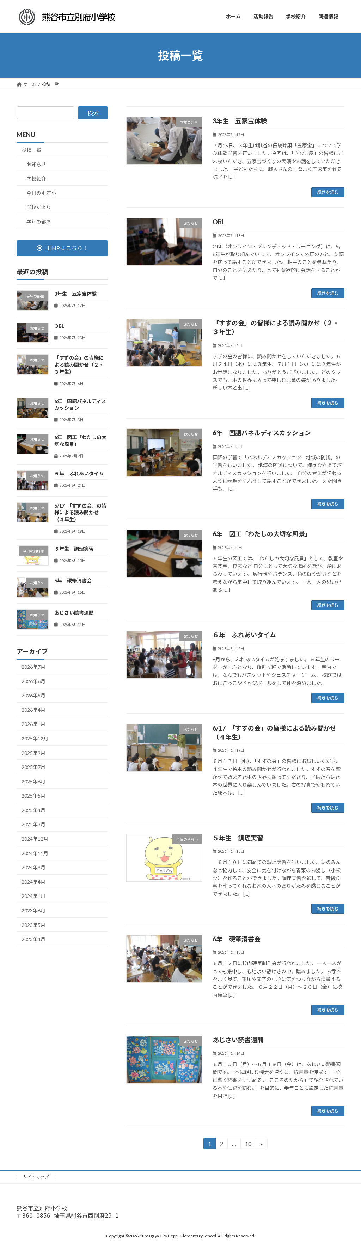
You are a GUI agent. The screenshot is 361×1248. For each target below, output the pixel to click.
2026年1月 (33, 724)
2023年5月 (33, 925)
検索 (93, 113)
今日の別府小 (41, 193)
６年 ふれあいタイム (244, 635)
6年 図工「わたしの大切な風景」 (262, 534)
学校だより (38, 207)
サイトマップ (36, 1176)
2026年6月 (33, 681)
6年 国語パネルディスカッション (262, 433)
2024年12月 (35, 839)
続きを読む (327, 192)
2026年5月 (33, 695)
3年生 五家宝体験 (240, 121)
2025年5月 (33, 796)
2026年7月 (33, 667)
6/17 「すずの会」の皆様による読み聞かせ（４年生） (80, 512)
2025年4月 (33, 810)
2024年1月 (33, 896)
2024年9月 (33, 867)
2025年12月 (35, 738)
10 (247, 1144)
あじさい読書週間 (238, 1040)
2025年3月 (33, 824)
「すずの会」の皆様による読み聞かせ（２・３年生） (79, 364)
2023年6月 (33, 910)
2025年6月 (33, 781)
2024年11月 (35, 853)
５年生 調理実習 (238, 838)
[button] (62, 248)
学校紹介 (36, 179)
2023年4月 (33, 939)
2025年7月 (33, 767)
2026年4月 (33, 709)
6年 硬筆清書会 (237, 939)
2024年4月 (33, 882)
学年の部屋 (38, 222)
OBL (222, 222)
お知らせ (36, 164)
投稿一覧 (31, 150)
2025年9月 (33, 753)
